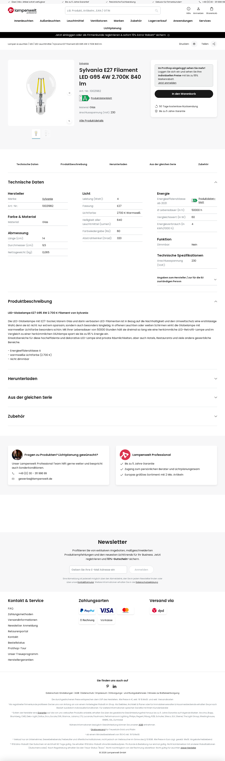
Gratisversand (98, 729)
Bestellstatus (16, 643)
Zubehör (203, 164)
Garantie (42, 712)
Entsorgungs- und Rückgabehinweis (127, 693)
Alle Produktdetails (91, 121)
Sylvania (84, 63)
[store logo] (22, 10)
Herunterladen (118, 164)
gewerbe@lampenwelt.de (35, 479)
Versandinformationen (22, 620)
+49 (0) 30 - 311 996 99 (213, 1)
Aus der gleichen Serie (163, 164)
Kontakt (13, 637)
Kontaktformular (86, 582)
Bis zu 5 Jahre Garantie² (77, 1)
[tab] (112, 182)
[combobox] (112, 10)
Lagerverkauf (157, 21)
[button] (69, 121)
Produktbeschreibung (74, 164)
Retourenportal (18, 631)
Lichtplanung (112, 28)
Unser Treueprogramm (23, 654)
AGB (77, 693)
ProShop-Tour (17, 648)
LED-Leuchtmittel (43, 44)
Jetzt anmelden (167, 83)
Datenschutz (87, 693)
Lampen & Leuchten (18, 44)
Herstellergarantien (20, 660)
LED (31, 44)
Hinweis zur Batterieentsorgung (163, 693)
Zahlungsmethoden (20, 614)
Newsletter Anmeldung (23, 625)
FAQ (10, 608)
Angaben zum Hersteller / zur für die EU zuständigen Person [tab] (180, 279)
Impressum (101, 693)
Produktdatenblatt (101, 98)
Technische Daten (27, 164)
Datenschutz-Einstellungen (59, 693)
